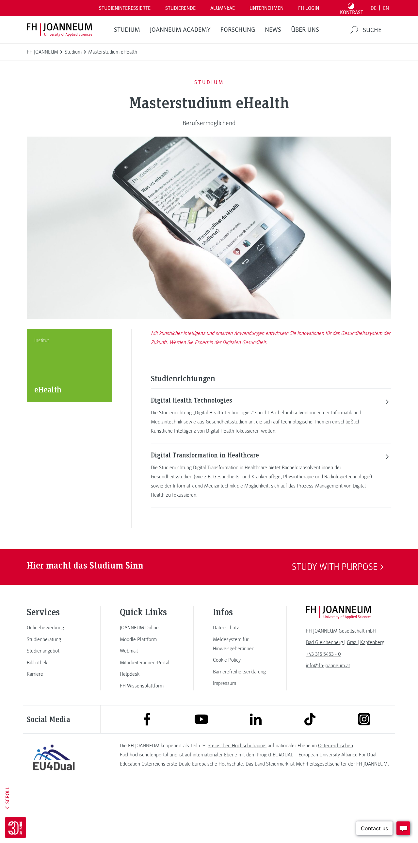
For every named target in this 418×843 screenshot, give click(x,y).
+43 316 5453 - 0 (323, 654)
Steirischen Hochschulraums (237, 745)
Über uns (305, 30)
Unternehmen (266, 8)
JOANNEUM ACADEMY (180, 30)
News (273, 30)
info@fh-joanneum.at (328, 665)
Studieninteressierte (125, 8)
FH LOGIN (308, 8)
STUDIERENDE (180, 8)
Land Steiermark (271, 764)
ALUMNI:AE (222, 8)
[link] (54, 627)
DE (374, 8)
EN (386, 8)
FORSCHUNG (237, 30)
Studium (127, 30)
